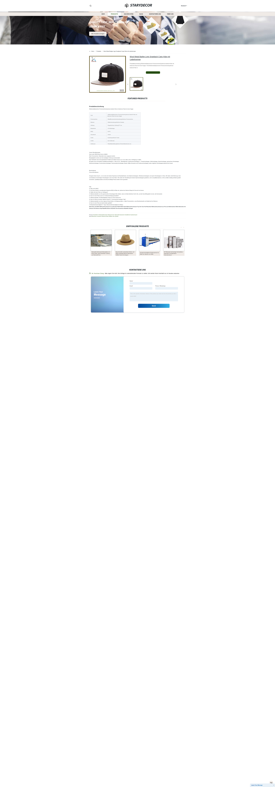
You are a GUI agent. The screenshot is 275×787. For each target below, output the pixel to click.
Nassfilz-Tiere (114, 208)
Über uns (170, 13)
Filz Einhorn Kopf (98, 208)
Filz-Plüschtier (147, 206)
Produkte (114, 13)
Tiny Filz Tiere (140, 206)
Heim (103, 13)
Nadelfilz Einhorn (107, 208)
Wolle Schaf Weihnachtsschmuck (128, 206)
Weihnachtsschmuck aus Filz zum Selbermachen (163, 206)
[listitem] (137, 83)
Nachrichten (128, 13)
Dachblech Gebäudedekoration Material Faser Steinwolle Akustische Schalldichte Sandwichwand (115, 214)
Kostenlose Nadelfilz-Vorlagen (125, 208)
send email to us (154, 72)
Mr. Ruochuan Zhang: (98, 277)
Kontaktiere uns (155, 13)
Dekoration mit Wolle (94, 206)
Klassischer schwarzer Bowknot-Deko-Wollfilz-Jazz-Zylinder (105, 216)
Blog (141, 13)
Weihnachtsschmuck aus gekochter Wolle (110, 206)
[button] (90, 6)
